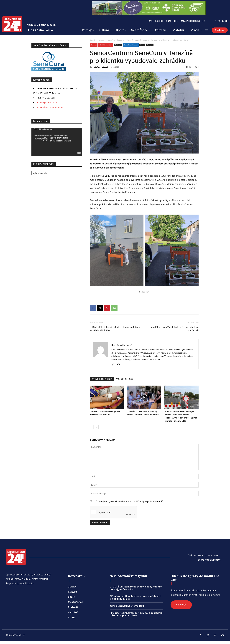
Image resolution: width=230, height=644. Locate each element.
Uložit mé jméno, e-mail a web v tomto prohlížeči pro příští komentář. (128, 501)
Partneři (101, 40)
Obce (142, 45)
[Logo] (12, 24)
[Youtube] (226, 21)
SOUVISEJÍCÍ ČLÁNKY (102, 379)
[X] (100, 308)
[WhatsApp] (114, 308)
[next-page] (97, 427)
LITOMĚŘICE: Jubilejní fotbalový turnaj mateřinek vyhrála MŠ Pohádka (115, 329)
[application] (56, 142)
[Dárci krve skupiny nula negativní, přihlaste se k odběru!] (107, 397)
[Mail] (223, 21)
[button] (204, 21)
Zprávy (93, 45)
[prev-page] (92, 427)
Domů (92, 40)
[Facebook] (215, 21)
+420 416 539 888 (45, 97)
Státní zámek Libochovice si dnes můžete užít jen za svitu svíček (135, 597)
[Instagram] (219, 21)
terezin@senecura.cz (47, 102)
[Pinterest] (107, 308)
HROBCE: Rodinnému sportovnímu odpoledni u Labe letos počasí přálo (136, 614)
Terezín (150, 45)
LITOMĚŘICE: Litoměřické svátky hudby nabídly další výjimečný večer (136, 588)
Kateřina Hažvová (100, 67)
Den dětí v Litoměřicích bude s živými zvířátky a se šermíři (174, 329)
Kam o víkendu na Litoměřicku (127, 605)
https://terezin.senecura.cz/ (50, 107)
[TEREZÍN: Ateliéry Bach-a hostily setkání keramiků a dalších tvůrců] (144, 397)
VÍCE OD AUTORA (124, 379)
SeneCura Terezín (116, 40)
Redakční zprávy (106, 45)
